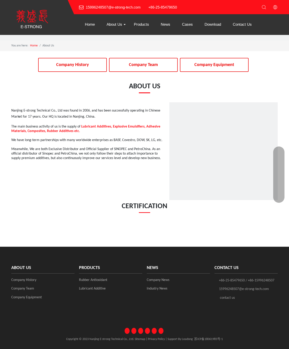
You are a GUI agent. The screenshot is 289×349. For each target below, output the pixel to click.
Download (213, 24)
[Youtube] (147, 331)
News (165, 24)
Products (141, 24)
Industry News (157, 288)
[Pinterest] (160, 331)
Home (90, 24)
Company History (72, 65)
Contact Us (242, 24)
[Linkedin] (133, 331)
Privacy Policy (156, 339)
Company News (158, 280)
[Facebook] (127, 331)
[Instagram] (154, 331)
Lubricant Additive (92, 288)
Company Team (143, 65)
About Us (114, 24)
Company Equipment (214, 65)
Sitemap (140, 339)
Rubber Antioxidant (93, 280)
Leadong (187, 339)
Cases (187, 24)
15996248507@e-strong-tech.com (113, 7)
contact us (227, 298)
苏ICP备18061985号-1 (208, 339)
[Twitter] (140, 331)
